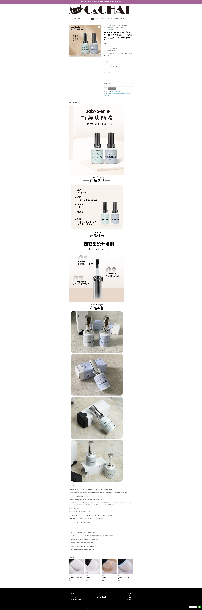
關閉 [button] (120, 2)
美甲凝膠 (117, 93)
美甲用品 (129, 93)
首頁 (75, 19)
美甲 (114, 93)
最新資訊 (103, 19)
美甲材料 (125, 93)
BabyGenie (108, 25)
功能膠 (107, 93)
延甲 (112, 93)
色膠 (108, 95)
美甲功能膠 (113, 25)
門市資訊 (97, 19)
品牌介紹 (110, 19)
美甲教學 (121, 93)
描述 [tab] (70, 102)
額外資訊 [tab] (75, 102)
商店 (79, 19)
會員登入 (122, 19)
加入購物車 (112, 88)
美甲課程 (105, 95)
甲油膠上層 (106, 80)
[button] (99, 27)
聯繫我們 (116, 19)
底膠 (110, 93)
